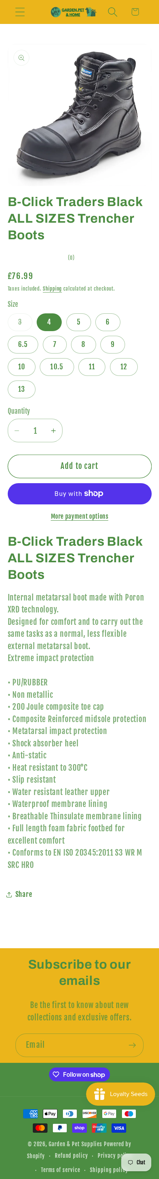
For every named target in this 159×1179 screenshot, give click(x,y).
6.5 (23, 344)
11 (92, 366)
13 (21, 389)
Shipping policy (109, 1170)
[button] (20, 12)
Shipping (52, 289)
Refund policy (71, 1155)
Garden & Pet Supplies (75, 1144)
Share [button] (23, 894)
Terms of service (60, 1170)
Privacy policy (115, 1155)
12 (124, 366)
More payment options (79, 516)
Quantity (19, 411)
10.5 (56, 366)
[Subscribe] (132, 1045)
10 (21, 366)
